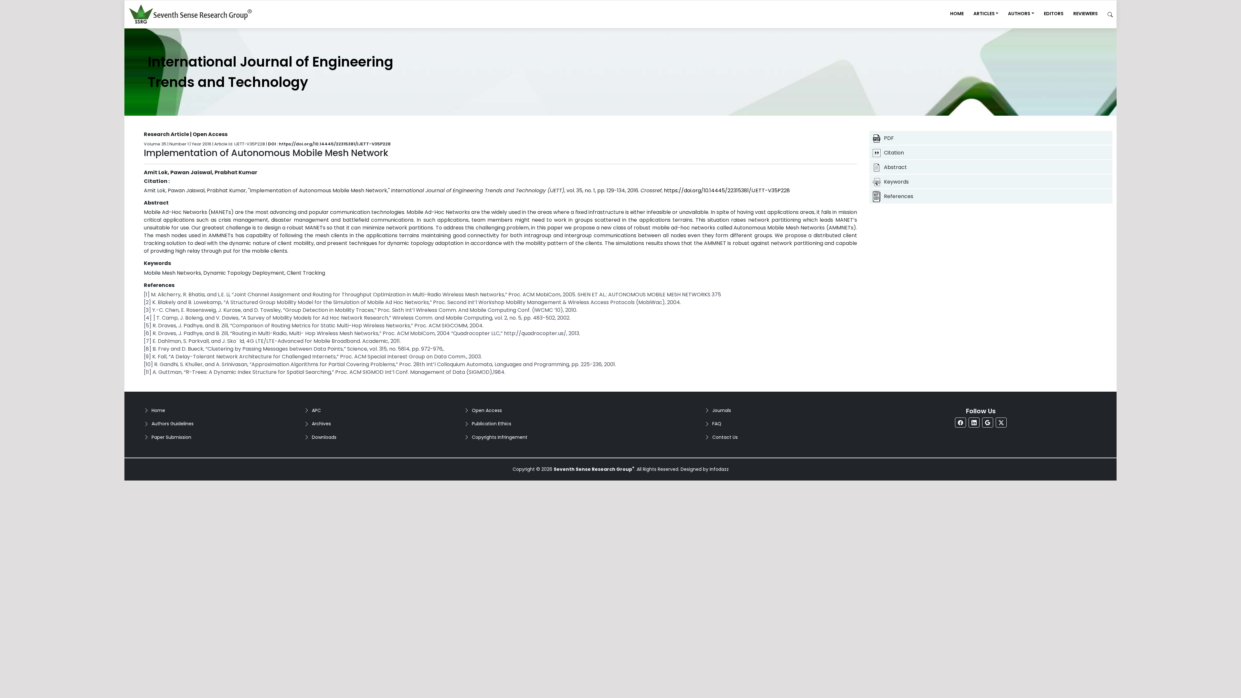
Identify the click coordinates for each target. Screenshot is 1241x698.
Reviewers (1085, 13)
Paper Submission (171, 437)
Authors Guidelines (173, 423)
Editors (1054, 13)
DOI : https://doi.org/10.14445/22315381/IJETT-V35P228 (329, 144)
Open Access (487, 410)
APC (316, 410)
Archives (321, 423)
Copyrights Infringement (499, 437)
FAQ (716, 423)
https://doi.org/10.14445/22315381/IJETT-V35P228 (727, 190)
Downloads (324, 437)
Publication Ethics (491, 423)
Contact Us (725, 437)
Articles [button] (984, 13)
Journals (721, 410)
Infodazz (719, 469)
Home (957, 13)
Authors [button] (1019, 13)
